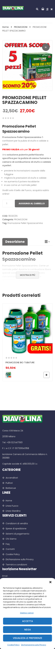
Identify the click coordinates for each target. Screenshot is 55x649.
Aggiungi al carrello (32, 203)
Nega (27, 629)
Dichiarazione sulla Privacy (33, 644)
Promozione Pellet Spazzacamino (25, 223)
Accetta (27, 621)
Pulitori (9, 482)
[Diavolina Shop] (13, 8)
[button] (50, 582)
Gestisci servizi (27, 613)
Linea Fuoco (12, 505)
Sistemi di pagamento (17, 533)
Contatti (10, 549)
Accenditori (12, 477)
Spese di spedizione (16, 528)
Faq (7, 544)
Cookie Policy (13, 644)
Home (5, 27)
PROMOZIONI (20, 27)
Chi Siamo (11, 538)
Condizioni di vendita (17, 523)
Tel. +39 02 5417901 (12, 442)
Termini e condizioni (16, 564)
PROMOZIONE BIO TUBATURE (20, 362)
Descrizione (15, 241)
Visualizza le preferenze (27, 638)
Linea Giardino (13, 510)
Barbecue (11, 488)
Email (4, 576)
